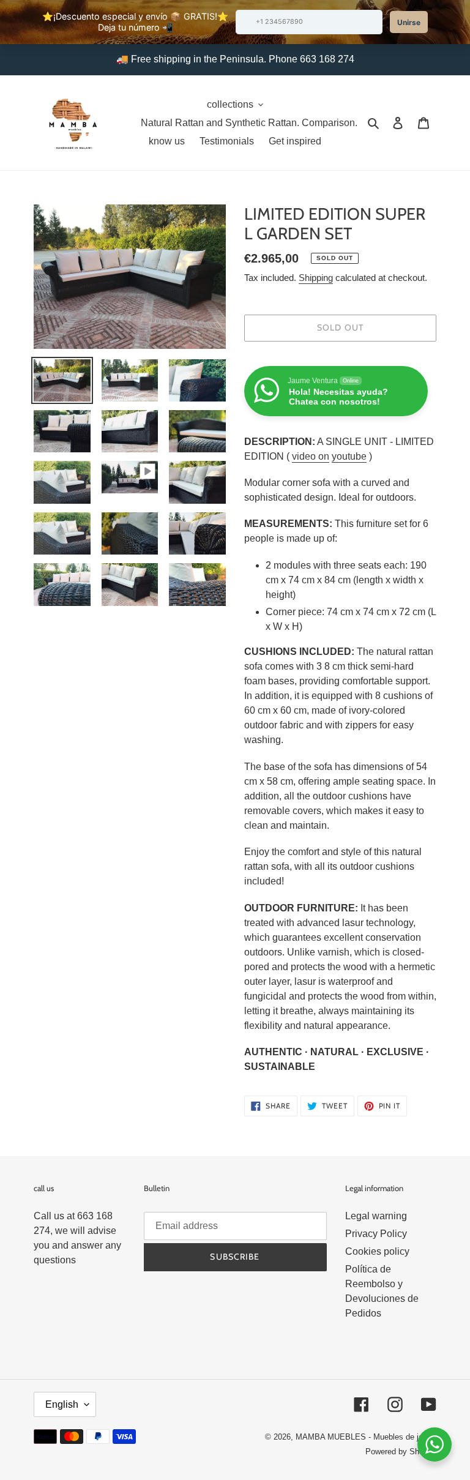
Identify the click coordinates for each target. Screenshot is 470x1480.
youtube (349, 456)
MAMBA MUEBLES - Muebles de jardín (366, 1436)
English (61, 1404)
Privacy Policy (376, 1233)
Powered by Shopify (400, 1451)
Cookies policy (377, 1251)
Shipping (316, 277)
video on (310, 456)
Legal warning (376, 1216)
